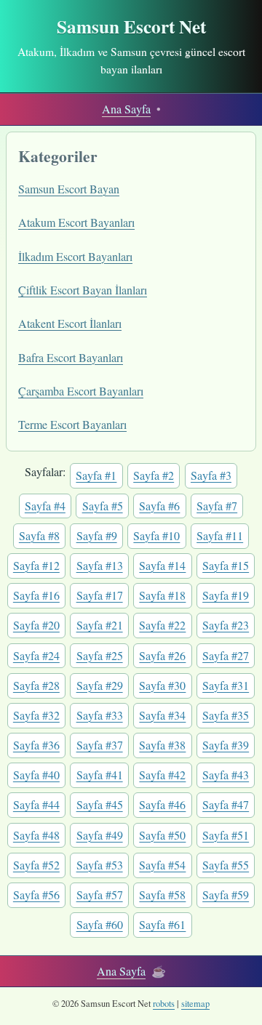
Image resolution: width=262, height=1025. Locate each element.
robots (164, 1003)
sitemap (195, 1003)
